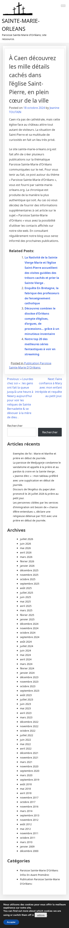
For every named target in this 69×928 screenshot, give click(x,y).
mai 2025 (25, 601)
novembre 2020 (29, 766)
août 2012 (26, 824)
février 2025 (27, 615)
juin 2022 (25, 739)
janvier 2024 (27, 672)
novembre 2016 (29, 806)
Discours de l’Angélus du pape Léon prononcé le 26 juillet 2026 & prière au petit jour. (36, 494)
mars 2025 (26, 610)
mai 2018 (25, 788)
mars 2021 (26, 762)
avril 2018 (25, 793)
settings (41, 915)
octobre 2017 (27, 802)
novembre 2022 (29, 726)
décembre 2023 (29, 677)
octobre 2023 (27, 686)
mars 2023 (26, 717)
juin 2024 (25, 650)
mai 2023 (25, 708)
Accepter (11, 922)
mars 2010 (26, 842)
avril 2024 (25, 659)
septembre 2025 (29, 583)
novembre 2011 (29, 833)
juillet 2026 (26, 539)
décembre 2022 (29, 721)
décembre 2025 (29, 570)
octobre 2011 (27, 837)
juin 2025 (25, 597)
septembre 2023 (29, 690)
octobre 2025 (27, 579)
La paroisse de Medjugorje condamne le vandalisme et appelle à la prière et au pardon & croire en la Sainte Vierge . (37, 467)
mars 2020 (26, 775)
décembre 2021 (29, 753)
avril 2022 (25, 748)
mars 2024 (26, 664)
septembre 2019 (29, 779)
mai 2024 (25, 655)
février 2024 (27, 668)
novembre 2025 (29, 574)
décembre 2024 (29, 623)
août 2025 (26, 588)
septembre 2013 (29, 815)
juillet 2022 (26, 735)
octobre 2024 (27, 632)
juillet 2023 (26, 699)
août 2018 (26, 784)
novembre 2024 (29, 628)
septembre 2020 (29, 770)
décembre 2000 (29, 851)
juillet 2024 (26, 646)
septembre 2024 (29, 637)
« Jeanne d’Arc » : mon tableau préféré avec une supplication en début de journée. (35, 480)
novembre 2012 (29, 819)
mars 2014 (26, 811)
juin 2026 (25, 543)
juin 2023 (25, 704)
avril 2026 (25, 552)
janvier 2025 (27, 619)
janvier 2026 (27, 565)
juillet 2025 (26, 592)
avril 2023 (25, 713)
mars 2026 (26, 557)
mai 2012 (25, 829)
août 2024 (26, 641)
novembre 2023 (29, 681)
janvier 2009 (27, 846)
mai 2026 (25, 548)
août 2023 (26, 695)
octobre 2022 (27, 730)
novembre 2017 (29, 797)
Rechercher (15, 426)
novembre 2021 (29, 757)
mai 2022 (25, 744)
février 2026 (27, 561)
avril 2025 (25, 606)
